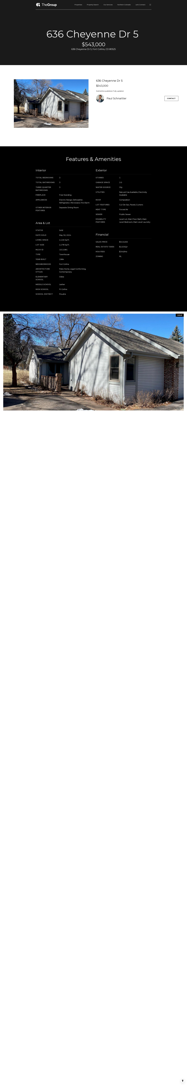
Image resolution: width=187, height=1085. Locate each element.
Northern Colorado (124, 5)
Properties (78, 5)
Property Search (93, 5)
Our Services (108, 5)
